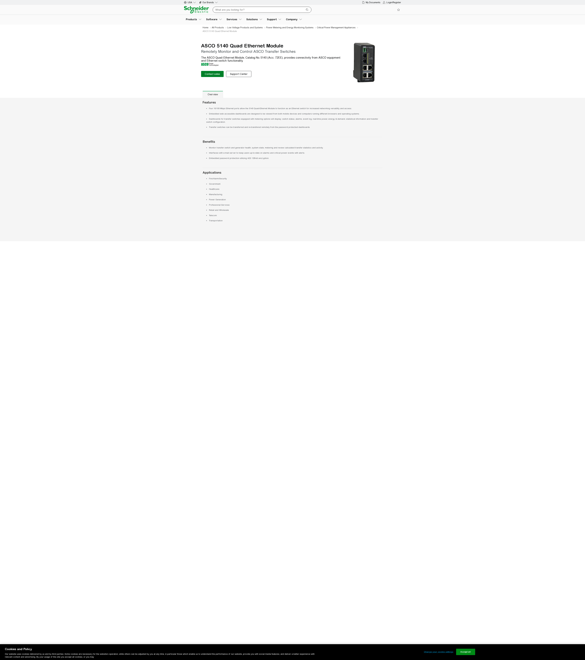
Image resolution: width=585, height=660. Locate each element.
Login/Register (393, 2)
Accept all (465, 652)
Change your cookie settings (438, 652)
